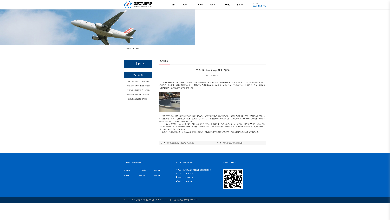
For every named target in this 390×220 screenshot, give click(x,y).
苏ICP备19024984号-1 (191, 200)
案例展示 (199, 4)
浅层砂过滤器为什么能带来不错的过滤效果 (180, 143)
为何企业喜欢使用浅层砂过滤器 (233, 143)
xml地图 (173, 200)
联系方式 (240, 4)
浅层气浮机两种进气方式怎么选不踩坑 (139, 81)
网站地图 (180, 200)
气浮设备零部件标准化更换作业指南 (138, 86)
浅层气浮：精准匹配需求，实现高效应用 (140, 90)
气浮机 (165, 82)
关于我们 (226, 4)
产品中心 (186, 4)
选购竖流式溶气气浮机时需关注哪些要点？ (140, 94)
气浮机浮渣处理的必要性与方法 (137, 99)
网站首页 (127, 170)
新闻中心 (213, 4)
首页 (174, 4)
